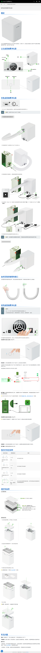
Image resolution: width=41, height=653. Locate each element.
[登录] (39, 1)
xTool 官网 (13, 570)
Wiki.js (27, 652)
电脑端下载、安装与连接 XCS (27, 396)
